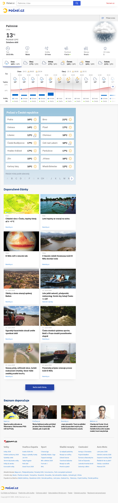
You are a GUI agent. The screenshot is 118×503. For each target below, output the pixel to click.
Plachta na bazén (23, 475)
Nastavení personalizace (96, 493)
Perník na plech (64, 466)
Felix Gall (25, 463)
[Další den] (112, 86)
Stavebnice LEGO (34, 478)
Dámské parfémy (46, 478)
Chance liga (45, 452)
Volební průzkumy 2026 (11, 454)
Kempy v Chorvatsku (84, 452)
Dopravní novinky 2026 (104, 457)
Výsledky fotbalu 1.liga (48, 454)
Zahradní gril (72, 475)
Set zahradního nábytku (59, 475)
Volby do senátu (9, 463)
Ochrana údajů (41, 493)
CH (42, 178)
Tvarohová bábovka (66, 460)
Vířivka (79, 475)
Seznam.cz (110, 3)
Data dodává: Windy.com (57, 493)
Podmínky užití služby (26, 493)
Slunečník (41, 475)
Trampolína (33, 475)
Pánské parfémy (93, 478)
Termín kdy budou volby (11, 460)
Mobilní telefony (23, 478)
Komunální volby (9, 466)
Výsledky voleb (8, 457)
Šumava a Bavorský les (85, 457)
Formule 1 (44, 463)
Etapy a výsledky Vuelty (29, 454)
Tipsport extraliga (46, 457)
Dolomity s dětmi (83, 466)
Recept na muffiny (65, 454)
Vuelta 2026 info (27, 452)
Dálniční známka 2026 (104, 454)
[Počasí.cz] (13, 10)
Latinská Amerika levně (85, 463)
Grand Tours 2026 (28, 466)
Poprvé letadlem (83, 454)
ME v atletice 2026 (47, 460)
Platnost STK (101, 466)
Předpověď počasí (27, 472)
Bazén (15, 475)
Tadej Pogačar (26, 460)
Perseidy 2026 (38, 472)
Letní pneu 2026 (102, 452)
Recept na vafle (65, 463)
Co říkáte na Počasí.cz (9, 493)
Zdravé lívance (64, 457)
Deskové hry (65, 478)
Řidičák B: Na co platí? (104, 460)
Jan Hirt (24, 457)
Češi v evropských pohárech (63, 472)
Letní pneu (56, 478)
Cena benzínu (48, 472)
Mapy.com (18, 472)
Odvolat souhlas (80, 493)
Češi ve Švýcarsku (84, 460)
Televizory (73, 478)
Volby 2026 (7, 452)
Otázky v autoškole (103, 463)
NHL (42, 466)
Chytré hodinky (82, 478)
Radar (70, 493)
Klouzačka (48, 475)
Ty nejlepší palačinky (66, 452)
